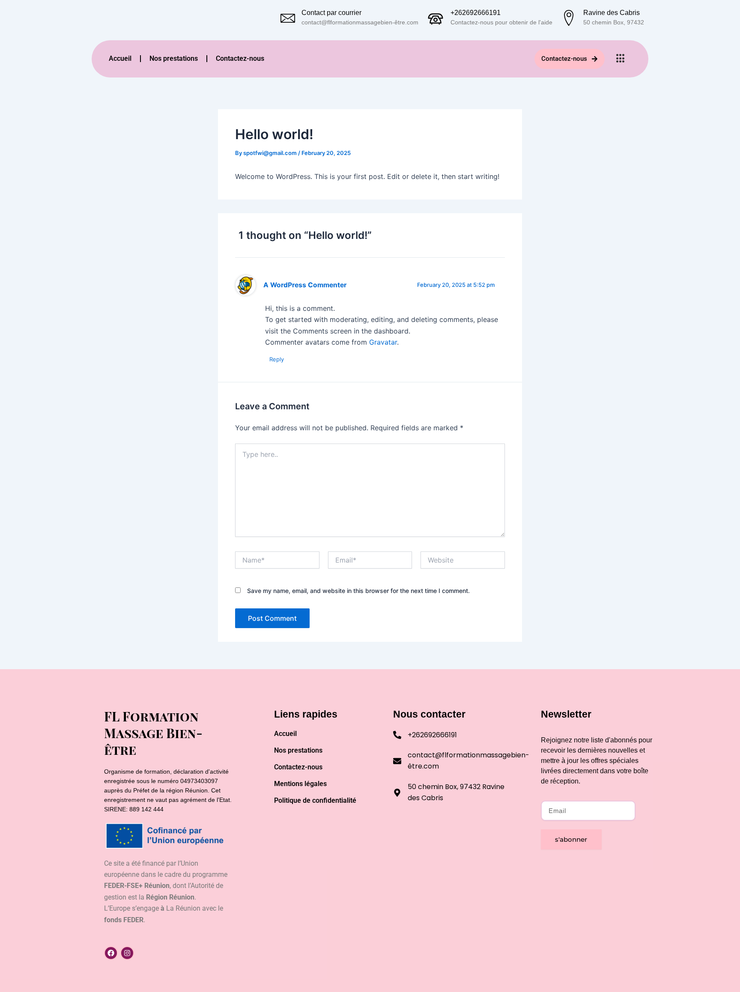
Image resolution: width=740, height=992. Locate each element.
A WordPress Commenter (304, 285)
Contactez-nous (240, 58)
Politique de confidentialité (315, 800)
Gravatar (383, 342)
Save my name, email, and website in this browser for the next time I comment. (358, 590)
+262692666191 (476, 12)
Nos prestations (173, 58)
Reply (276, 359)
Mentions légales (300, 784)
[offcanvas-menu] (620, 59)
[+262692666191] (435, 17)
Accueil (120, 58)
